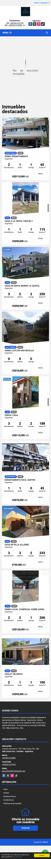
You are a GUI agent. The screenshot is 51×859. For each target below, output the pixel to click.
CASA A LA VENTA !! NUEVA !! (19, 221)
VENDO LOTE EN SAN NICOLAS (19, 351)
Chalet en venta (14, 674)
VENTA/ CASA (11, 415)
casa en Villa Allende (17, 545)
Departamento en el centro (20, 480)
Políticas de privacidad (12, 803)
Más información (17, 857)
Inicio (5, 789)
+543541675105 (16, 23)
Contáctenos (8, 800)
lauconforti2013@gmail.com (13, 771)
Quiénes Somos (9, 796)
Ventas (6, 793)
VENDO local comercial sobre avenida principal (25, 609)
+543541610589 (15, 25)
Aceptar (41, 855)
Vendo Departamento (16, 156)
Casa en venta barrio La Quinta (22, 286)
